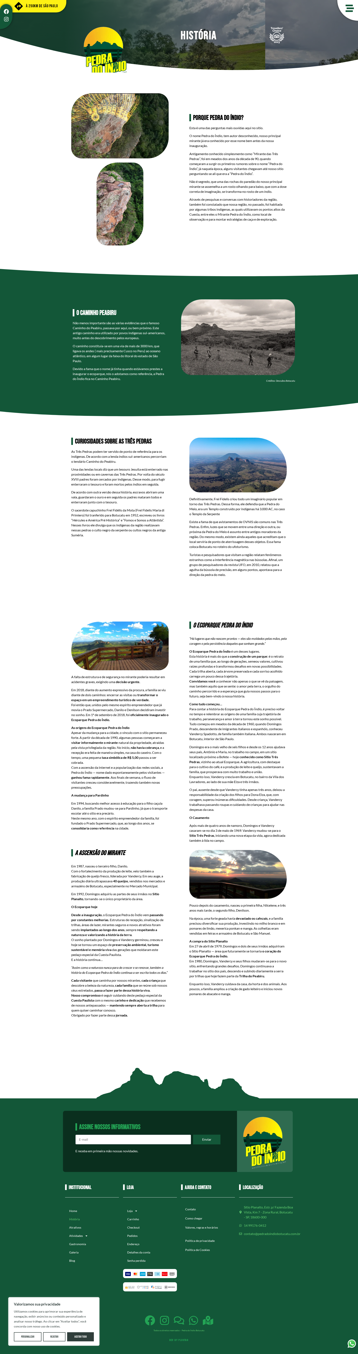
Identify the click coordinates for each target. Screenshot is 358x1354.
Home (73, 1211)
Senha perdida (136, 1260)
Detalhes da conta (138, 1252)
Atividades (76, 1235)
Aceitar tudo (80, 1336)
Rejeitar (54, 1336)
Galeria (74, 1252)
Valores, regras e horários (201, 1227)
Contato (190, 1209)
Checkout (133, 1227)
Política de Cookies (197, 1250)
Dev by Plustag (179, 1340)
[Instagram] (6, 19)
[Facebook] (6, 11)
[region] (53, 1321)
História (74, 1219)
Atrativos (75, 1227)
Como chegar (193, 1218)
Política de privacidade (200, 1240)
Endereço (133, 1244)
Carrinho (133, 1219)
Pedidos (132, 1235)
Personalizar (27, 1336)
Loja (130, 1211)
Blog (72, 1260)
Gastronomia (77, 1244)
